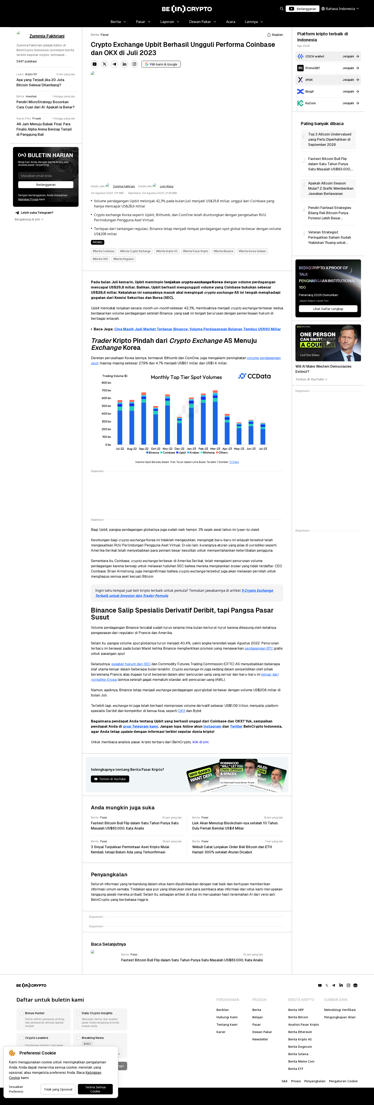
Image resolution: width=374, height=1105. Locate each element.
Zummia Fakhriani (124, 186)
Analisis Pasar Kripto (303, 1024)
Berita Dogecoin (300, 1047)
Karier (221, 1032)
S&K (285, 1081)
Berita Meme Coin (301, 1061)
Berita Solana (298, 1054)
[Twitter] (104, 64)
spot (94, 363)
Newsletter (260, 1039)
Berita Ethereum (300, 1032)
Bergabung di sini (27, 219)
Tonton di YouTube (309, 379)
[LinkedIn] (124, 64)
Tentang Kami (226, 1024)
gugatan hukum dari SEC (131, 664)
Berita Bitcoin (298, 1017)
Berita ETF (295, 1069)
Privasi (296, 1081)
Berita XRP (296, 1010)
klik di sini (200, 742)
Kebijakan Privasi (28, 199)
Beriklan (222, 1010)
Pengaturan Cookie (343, 1081)
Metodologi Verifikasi (340, 1010)
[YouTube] (94, 64)
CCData (234, 462)
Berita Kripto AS (300, 1039)
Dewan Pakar (262, 1032)
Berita (95, 35)
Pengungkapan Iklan (340, 1017)
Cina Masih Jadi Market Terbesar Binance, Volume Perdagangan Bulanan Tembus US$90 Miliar (197, 329)
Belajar (257, 1017)
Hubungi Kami (227, 1017)
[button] (43, 1019)
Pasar (105, 35)
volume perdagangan (264, 358)
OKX (181, 711)
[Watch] (328, 342)
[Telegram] (114, 64)
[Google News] (355, 985)
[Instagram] (134, 64)
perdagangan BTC (259, 648)
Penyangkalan (315, 1081)
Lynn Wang (166, 186)
